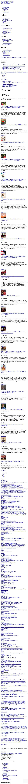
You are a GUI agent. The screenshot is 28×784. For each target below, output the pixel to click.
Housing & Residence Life (6, 559)
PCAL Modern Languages (6, 623)
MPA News (12, 627)
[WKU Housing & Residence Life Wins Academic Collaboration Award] (3, 441)
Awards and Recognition (19, 624)
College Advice (10, 661)
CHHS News (3, 500)
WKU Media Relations (8, 86)
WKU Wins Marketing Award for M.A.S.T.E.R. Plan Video (13, 124)
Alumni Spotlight (14, 607)
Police (2, 549)
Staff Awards (19, 513)
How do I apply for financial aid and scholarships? (14, 66)
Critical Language (13, 544)
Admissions (5, 9)
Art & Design (13, 509)
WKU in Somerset (4, 670)
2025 (16, 501)
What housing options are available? (11, 68)
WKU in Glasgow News (6, 662)
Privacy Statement (7, 779)
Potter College (4, 508)
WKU (4, 75)
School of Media (4, 628)
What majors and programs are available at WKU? (14, 64)
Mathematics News (5, 611)
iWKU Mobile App (7, 20)
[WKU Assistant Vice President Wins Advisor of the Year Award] (3, 197)
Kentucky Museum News (6, 551)
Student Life (6, 12)
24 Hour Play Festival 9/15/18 (7, 583)
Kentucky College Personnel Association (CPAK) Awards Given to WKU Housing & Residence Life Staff (13, 352)
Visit (5, 3)
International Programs (9, 487)
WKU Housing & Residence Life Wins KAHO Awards (12, 142)
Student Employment (5, 638)
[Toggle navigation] (1, 79)
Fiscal (8, 646)
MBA (11, 503)
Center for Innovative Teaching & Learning (10, 540)
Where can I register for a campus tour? (11, 67)
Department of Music (5, 577)
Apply (2, 3)
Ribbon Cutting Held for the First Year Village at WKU (12, 461)
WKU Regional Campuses (6, 660)
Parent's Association (5, 620)
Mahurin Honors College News (7, 528)
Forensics (6, 493)
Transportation (6, 22)
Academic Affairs (4, 517)
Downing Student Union (6, 585)
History (8, 511)
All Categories (4, 480)
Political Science (4, 625)
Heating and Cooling (5, 558)
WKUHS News (15, 597)
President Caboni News (6, 495)
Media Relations (4, 481)
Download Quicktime (17, 753)
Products (11, 649)
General (4, 485)
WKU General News (11, 579)
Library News (4, 608)
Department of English (5, 575)
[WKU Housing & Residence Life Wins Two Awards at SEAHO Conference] (3, 274)
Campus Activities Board (6, 565)
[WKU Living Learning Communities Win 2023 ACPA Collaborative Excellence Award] (3, 389)
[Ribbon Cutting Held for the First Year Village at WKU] (3, 460)
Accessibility (6, 771)
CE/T (13, 530)
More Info (8, 3)
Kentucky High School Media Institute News (10, 603)
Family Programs (7, 39)
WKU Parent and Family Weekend (8, 657)
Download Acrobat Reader (6, 753)
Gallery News (13, 571)
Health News (9, 597)
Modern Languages (14, 511)
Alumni (11, 617)
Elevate (7, 561)
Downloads (3, 752)
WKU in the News (7, 81)
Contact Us (5, 776)
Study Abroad (5, 532)
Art (1, 570)
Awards (11, 604)
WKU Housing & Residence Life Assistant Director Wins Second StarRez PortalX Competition (13, 257)
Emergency (3, 554)
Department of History (5, 598)
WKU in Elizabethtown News (7, 665)
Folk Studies (12, 588)
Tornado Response (11, 555)
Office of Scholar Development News (9, 543)
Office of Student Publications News (8, 615)
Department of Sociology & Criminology (9, 580)
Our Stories (15, 661)
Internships (16, 530)
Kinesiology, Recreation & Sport (8, 606)
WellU (2, 650)
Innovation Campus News (6, 533)
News (4, 76)
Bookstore (5, 19)
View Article (3, 118)
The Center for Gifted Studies (7, 525)
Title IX (5, 773)
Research (16, 488)
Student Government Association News (9, 640)
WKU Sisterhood (4, 630)
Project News (13, 560)
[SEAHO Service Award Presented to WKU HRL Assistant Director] (3, 370)
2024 (14, 501)
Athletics (5, 10)
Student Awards (6, 513)
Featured (8, 624)
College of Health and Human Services (11, 492)
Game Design (3, 591)
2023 (12, 501)
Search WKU (4, 61)
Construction (13, 521)
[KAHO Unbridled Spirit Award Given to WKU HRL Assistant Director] (3, 408)
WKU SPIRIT (6, 55)
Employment (13, 602)
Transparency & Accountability (10, 770)
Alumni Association (7, 50)
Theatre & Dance (18, 512)
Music (19, 511)
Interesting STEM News (9, 507)
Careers (5, 774)
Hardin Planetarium (5, 593)
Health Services (4, 596)
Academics (5, 8)
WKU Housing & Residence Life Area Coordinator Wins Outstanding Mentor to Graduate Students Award (13, 180)
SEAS (15, 507)
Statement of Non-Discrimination (10, 775)
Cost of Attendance (7, 43)
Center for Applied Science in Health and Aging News (12, 538)
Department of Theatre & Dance (7, 582)
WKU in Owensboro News (6, 667)
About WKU (6, 7)
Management (12, 646)
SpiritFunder (6, 53)
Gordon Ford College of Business (8, 502)
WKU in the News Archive (17, 82)
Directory (5, 31)
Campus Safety (6, 17)
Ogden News (3, 505)
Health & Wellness (7, 32)
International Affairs (19, 627)
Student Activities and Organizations (8, 562)
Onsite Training (19, 649)
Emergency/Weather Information (10, 85)
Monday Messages (19, 496)
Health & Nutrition (9, 648)
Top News (12, 496)
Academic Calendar (7, 28)
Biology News (20, 507)
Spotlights (12, 529)
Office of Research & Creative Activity (9, 613)
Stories (21, 527)
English (17, 509)
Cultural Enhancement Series (7, 572)
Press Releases (10, 527)
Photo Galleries (16, 527)
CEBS (2, 497)
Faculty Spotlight (8, 530)
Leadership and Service (9, 545)
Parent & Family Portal (8, 40)
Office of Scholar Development (12, 490)
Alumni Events (6, 51)
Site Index (5, 778)
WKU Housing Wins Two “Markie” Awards (10, 295)
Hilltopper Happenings (8, 84)
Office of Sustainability (5, 618)
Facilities (2, 556)
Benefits (17, 602)
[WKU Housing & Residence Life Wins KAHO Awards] (3, 141)
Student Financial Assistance (7, 633)
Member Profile (6, 44)
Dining (4, 21)
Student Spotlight (14, 498)
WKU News (4, 79)
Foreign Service (12, 546)
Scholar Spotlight (18, 529)
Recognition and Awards (15, 576)
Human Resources (7, 29)
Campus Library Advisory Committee (18, 609)
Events (8, 544)
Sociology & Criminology (9, 512)
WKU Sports (9, 486)
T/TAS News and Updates (6, 645)
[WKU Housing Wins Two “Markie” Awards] (3, 294)
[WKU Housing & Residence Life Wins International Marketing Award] (3, 217)
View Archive (4, 744)
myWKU (5, 33)
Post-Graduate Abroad (18, 545)
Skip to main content (5, 1)
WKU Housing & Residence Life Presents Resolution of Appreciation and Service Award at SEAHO (13, 107)
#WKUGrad (11, 488)
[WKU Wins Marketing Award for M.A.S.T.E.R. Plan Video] (3, 123)
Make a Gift (5, 52)
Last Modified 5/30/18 (5, 782)
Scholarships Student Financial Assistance (9, 635)
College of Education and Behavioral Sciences (12, 491)
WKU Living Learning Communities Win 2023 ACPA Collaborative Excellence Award (12, 392)
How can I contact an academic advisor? (12, 69)
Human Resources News (6, 601)
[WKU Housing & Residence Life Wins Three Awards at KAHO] (3, 237)
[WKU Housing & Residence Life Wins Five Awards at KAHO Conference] (3, 312)
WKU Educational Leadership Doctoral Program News (12, 652)
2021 (8, 501)
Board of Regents (10, 482)
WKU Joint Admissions (6, 655)
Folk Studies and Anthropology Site (8, 587)
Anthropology (18, 588)
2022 (10, 501)
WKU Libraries (9, 484)
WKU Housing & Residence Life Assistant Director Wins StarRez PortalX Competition (13, 332)
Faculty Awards (13, 513)
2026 (19, 501)
